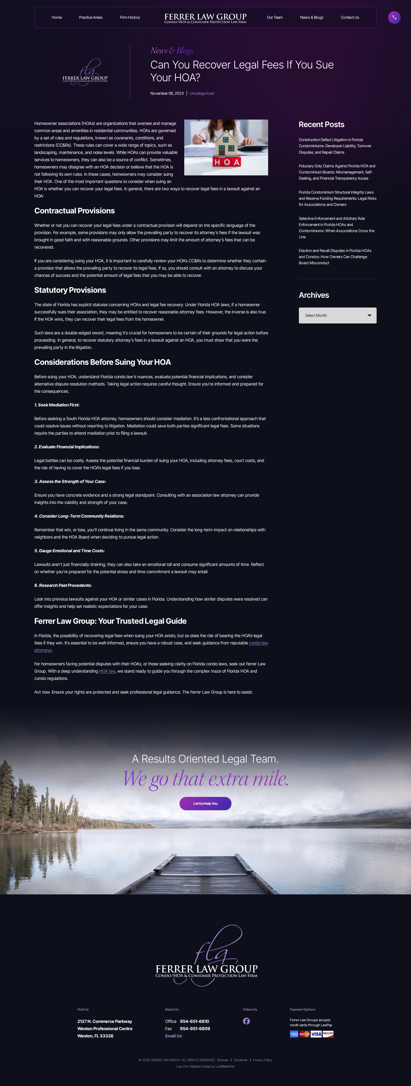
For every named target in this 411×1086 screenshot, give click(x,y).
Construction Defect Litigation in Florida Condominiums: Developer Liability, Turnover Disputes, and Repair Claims (335, 145)
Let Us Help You (205, 803)
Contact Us (350, 17)
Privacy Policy (262, 1060)
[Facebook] (246, 1021)
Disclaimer (241, 1060)
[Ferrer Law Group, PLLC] (205, 18)
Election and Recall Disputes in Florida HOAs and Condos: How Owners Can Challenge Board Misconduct (335, 256)
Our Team (275, 17)
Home (57, 17)
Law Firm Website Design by (195, 1066)
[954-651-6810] (394, 17)
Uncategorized (202, 93)
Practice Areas (91, 17)
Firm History (130, 17)
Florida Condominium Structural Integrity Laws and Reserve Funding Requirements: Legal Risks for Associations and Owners (338, 198)
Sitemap (222, 1060)
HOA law (107, 671)
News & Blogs (311, 17)
